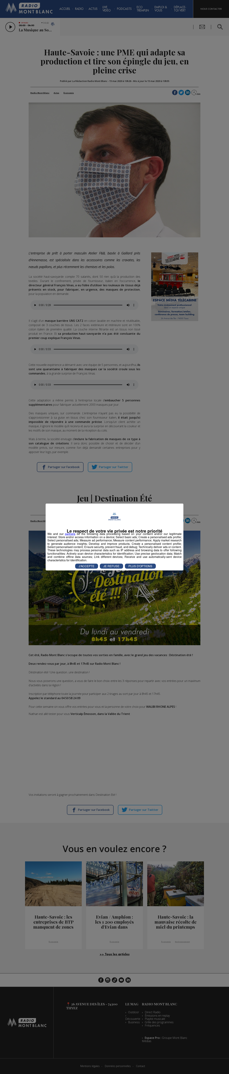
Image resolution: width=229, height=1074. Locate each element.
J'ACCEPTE (86, 566)
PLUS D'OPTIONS (140, 566)
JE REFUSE (111, 566)
